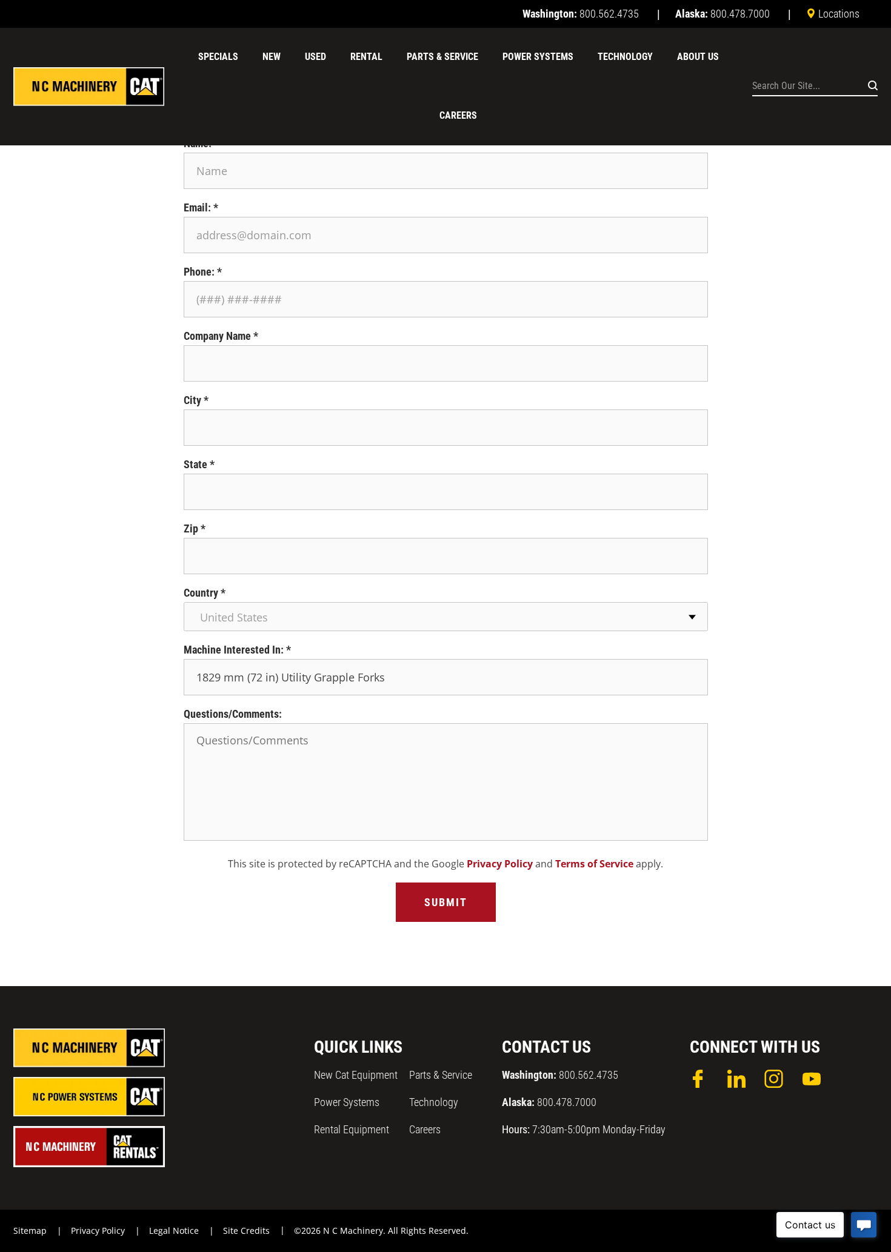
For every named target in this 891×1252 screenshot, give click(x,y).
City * (196, 400)
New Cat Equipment (356, 1074)
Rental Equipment (351, 1129)
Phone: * (203, 271)
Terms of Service (594, 863)
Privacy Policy (500, 863)
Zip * (194, 528)
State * (199, 464)
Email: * (201, 207)
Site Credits (246, 1230)
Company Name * (221, 336)
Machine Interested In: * (237, 649)
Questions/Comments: (233, 713)
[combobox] (446, 616)
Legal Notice (174, 1230)
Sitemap (30, 1230)
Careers (425, 1129)
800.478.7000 (549, 1102)
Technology (433, 1102)
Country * (204, 592)
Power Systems (346, 1102)
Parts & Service (440, 1074)
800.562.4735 (560, 1074)
